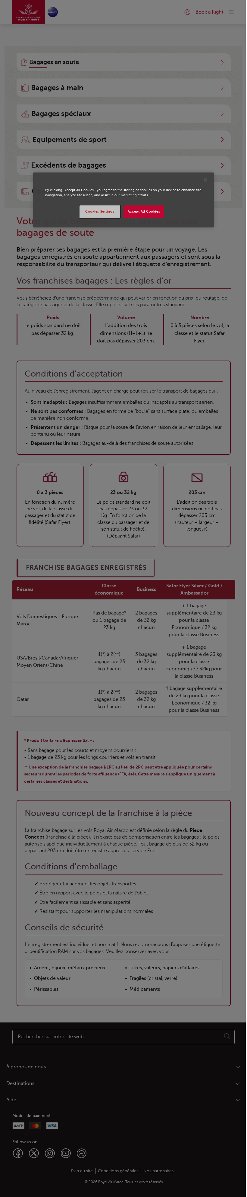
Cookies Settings (99, 211)
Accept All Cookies (144, 211)
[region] (123, 199)
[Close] (205, 179)
